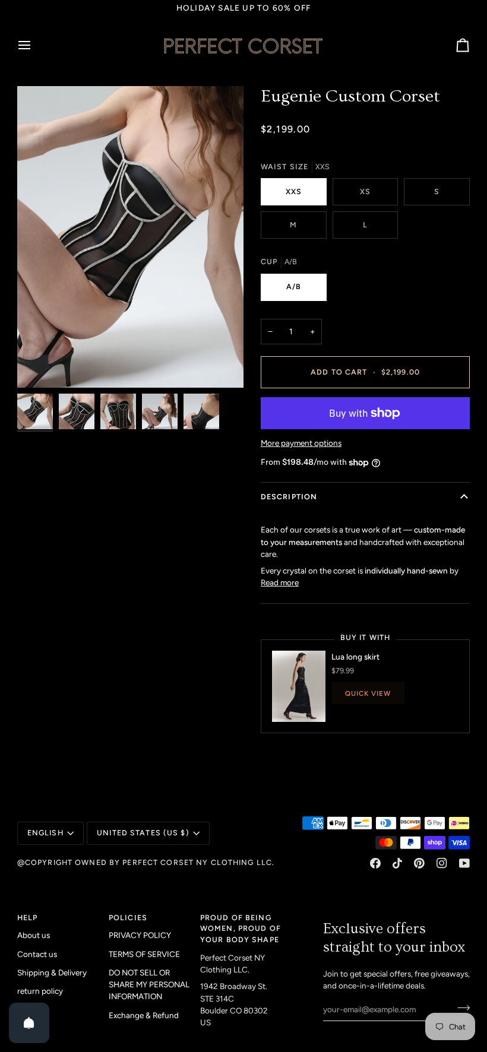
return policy (40, 991)
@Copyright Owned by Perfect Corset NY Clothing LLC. (145, 862)
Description (289, 496)
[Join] (460, 1008)
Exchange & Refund (144, 1015)
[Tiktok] (397, 863)
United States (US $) (143, 832)
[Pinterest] (419, 863)
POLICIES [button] (128, 917)
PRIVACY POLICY (140, 935)
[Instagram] (442, 863)
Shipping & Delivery (52, 972)
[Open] (29, 1023)
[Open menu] (35, 45)
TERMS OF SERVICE (144, 954)
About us (33, 935)
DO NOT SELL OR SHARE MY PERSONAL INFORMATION (149, 985)
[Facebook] (375, 863)
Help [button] (27, 917)
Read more (280, 582)
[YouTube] (464, 863)
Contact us (37, 954)
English (45, 832)
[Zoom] (130, 237)
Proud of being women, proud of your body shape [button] (240, 929)
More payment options (301, 443)
